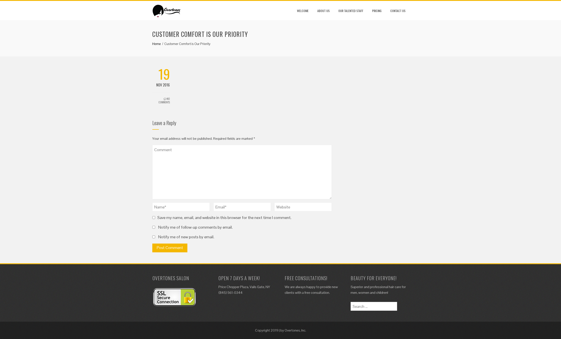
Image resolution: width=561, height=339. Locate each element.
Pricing (377, 10)
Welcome (303, 10)
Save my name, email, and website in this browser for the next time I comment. (224, 217)
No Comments (164, 100)
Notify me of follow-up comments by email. (195, 227)
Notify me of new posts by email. (186, 236)
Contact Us (397, 10)
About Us (323, 10)
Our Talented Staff (350, 10)
